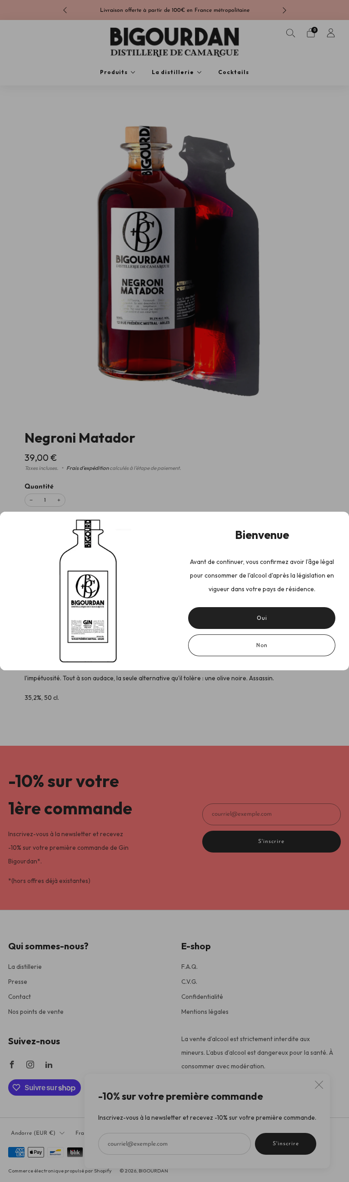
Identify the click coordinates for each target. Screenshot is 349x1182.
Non (262, 645)
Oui (262, 617)
